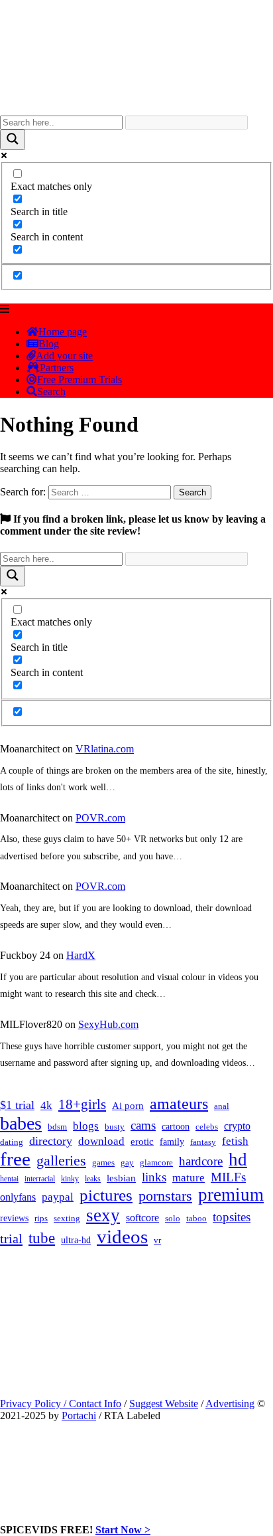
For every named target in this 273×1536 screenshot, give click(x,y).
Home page (62, 331)
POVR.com (100, 817)
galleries (61, 1160)
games (103, 1162)
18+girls (82, 1104)
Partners (57, 367)
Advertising (229, 1403)
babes (21, 1123)
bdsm (57, 1127)
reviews (14, 1218)
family (172, 1141)
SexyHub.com (108, 1024)
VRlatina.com (105, 748)
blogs (86, 1126)
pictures (106, 1195)
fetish (235, 1141)
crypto (237, 1126)
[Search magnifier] (12, 139)
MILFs (228, 1177)
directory (50, 1141)
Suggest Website (163, 1403)
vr (157, 1240)
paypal (58, 1197)
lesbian (121, 1178)
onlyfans (18, 1197)
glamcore (156, 1162)
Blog (48, 343)
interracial (40, 1178)
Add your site (64, 355)
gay (127, 1162)
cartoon (176, 1127)
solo (172, 1218)
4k (46, 1105)
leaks (93, 1178)
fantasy (203, 1142)
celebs (206, 1127)
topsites (231, 1217)
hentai (9, 1178)
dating (11, 1142)
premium (231, 1195)
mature (188, 1177)
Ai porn (128, 1105)
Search (51, 391)
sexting (67, 1218)
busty (115, 1127)
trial (11, 1238)
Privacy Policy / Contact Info (60, 1403)
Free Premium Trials (79, 379)
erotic (142, 1141)
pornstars (165, 1195)
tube (41, 1238)
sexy (103, 1215)
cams (143, 1125)
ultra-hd (76, 1240)
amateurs (179, 1103)
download (101, 1141)
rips (41, 1218)
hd (238, 1159)
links (154, 1177)
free (15, 1158)
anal (221, 1106)
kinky (70, 1178)
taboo (196, 1218)
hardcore (201, 1161)
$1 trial (17, 1105)
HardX (80, 955)
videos (122, 1236)
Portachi (79, 1415)
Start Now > (122, 1529)
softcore (142, 1217)
